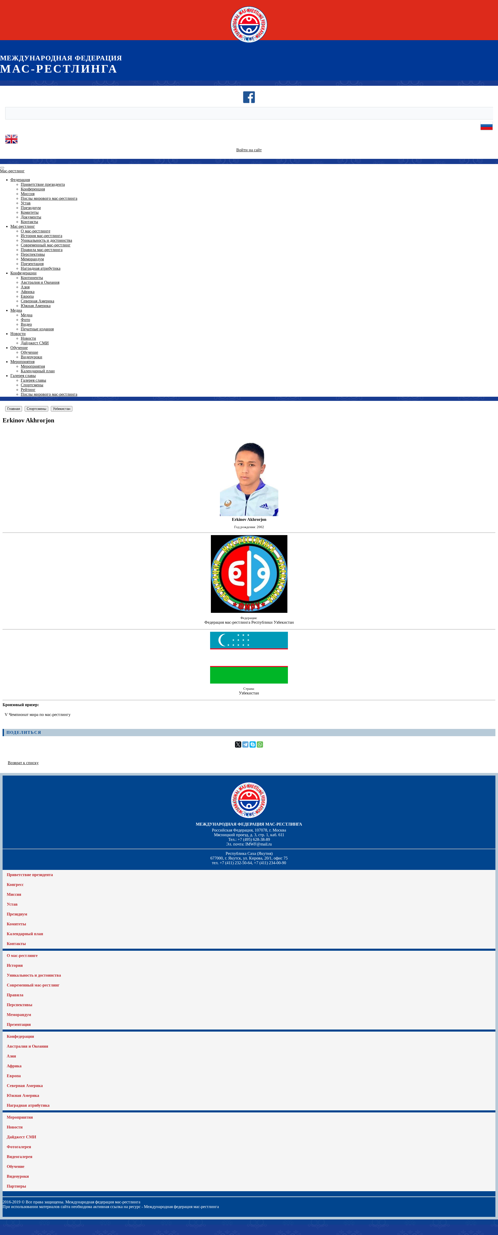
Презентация (32, 263)
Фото (25, 319)
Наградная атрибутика (40, 268)
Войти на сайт (249, 150)
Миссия (27, 193)
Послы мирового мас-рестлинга (49, 198)
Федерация (20, 180)
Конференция (33, 189)
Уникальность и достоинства (46, 240)
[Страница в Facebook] (249, 102)
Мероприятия (22, 361)
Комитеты (30, 212)
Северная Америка (37, 301)
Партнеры (16, 1186)
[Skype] (253, 744)
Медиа (16, 310)
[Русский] (486, 130)
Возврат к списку (23, 763)
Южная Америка (36, 305)
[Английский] (11, 144)
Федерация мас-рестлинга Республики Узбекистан (249, 622)
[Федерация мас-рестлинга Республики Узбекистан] (249, 611)
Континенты (32, 277)
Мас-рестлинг (12, 171)
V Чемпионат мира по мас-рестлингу (38, 714)
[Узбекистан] (249, 682)
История (15, 965)
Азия (25, 287)
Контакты (29, 221)
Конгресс (15, 884)
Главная (13, 409)
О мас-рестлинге (35, 231)
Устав (26, 203)
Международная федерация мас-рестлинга (249, 824)
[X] (238, 744)
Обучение (19, 347)
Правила (15, 995)
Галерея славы (23, 375)
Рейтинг (28, 389)
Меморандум (32, 259)
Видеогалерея (19, 1156)
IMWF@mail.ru (258, 844)
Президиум (31, 207)
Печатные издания (37, 329)
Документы (31, 217)
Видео (26, 324)
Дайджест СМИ (35, 343)
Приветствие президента (43, 184)
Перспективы (33, 254)
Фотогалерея (19, 1147)
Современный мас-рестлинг (46, 245)
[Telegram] (245, 744)
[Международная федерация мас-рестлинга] (249, 42)
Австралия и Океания (40, 282)
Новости (18, 333)
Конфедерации (23, 273)
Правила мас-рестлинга (42, 249)
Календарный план (38, 371)
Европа (27, 296)
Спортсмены (32, 385)
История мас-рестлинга (41, 235)
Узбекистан (61, 409)
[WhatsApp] (260, 744)
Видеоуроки (31, 357)
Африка (27, 291)
